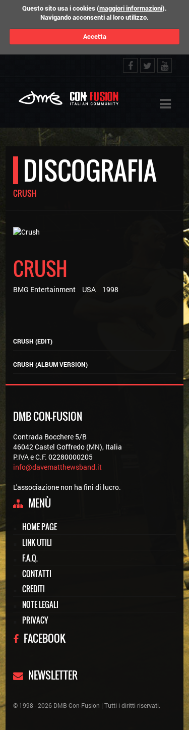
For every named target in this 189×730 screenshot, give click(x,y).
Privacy (35, 620)
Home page (39, 526)
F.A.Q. (30, 558)
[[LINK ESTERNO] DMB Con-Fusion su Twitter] (147, 65)
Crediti (33, 588)
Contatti (36, 573)
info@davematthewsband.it (57, 467)
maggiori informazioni (130, 8)
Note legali (40, 604)
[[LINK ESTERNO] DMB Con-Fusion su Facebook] (130, 65)
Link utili (37, 542)
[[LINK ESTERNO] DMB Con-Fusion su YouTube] (164, 65)
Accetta (94, 36)
